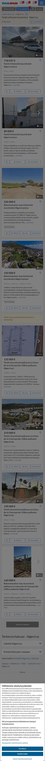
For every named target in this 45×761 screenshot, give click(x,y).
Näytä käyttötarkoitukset (22, 759)
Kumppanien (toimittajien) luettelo (15, 743)
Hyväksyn (22, 749)
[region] (22, 722)
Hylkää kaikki (22, 754)
